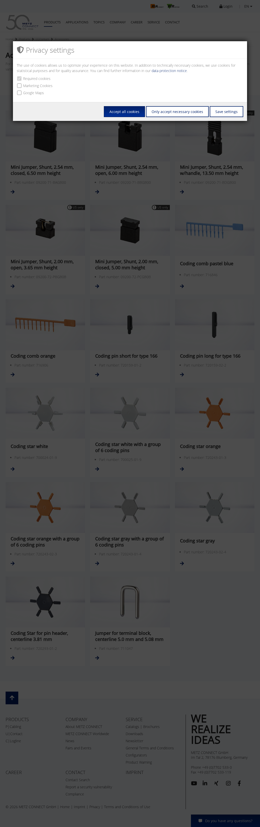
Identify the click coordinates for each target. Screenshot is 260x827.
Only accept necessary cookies (177, 111)
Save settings (226, 111)
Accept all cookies (124, 111)
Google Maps (33, 92)
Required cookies (37, 78)
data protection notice (169, 70)
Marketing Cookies (38, 85)
